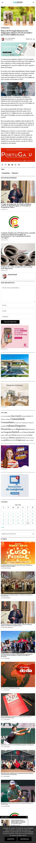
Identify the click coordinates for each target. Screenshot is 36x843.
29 (23, 523)
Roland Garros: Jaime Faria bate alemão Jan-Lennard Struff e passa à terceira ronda (17, 804)
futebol (15, 432)
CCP (32, 416)
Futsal (20, 432)
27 (13, 523)
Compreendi (10, 839)
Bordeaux (24, 416)
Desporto (20, 426)
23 (27, 520)
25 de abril (3, 416)
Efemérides (6, 429)
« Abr (2, 527)
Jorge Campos (6, 597)
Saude (23, 440)
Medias (7, 437)
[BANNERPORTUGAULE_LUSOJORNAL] (18, 155)
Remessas (15, 173)
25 (3, 523)
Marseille (3, 437)
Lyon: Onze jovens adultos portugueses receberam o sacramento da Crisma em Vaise (16, 595)
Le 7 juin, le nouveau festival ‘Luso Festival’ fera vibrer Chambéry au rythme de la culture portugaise (16, 566)
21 (18, 520)
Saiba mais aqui (24, 839)
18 (3, 520)
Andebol (8, 416)
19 (8, 520)
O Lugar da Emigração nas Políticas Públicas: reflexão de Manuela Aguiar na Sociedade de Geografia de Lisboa (16, 205)
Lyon (30, 435)
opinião (18, 438)
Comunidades (5, 28)
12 (8, 517)
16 (27, 517)
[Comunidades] (18, 89)
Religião (19, 440)
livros (14, 435)
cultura (11, 426)
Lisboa (10, 435)
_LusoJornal (11, 38)
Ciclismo (3, 419)
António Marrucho (8, 627)
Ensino (26, 429)
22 (23, 520)
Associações (16, 416)
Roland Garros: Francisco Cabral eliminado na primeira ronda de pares (17, 744)
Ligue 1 (3, 435)
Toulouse (28, 440)
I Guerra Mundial (28, 432)
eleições (14, 429)
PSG (14, 440)
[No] (34, 834)
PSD (12, 440)
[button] (33, 534)
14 (18, 517)
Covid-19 (3, 426)
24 (32, 520)
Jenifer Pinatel (7, 568)
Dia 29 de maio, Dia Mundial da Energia (10, 688)
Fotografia (7, 432)
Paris (22, 438)
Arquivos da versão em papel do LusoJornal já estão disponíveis (16, 267)
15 (23, 517)
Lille (6, 435)
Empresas (20, 429)
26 (8, 523)
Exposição (32, 429)
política (7, 440)
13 (13, 517)
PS (10, 440)
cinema (8, 419)
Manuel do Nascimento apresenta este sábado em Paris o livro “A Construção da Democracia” (16, 717)
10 (32, 513)
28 (18, 523)
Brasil (28, 416)
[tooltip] (2, 164)
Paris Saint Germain (29, 437)
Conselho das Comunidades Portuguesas (24, 422)
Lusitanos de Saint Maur (22, 435)
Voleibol (31, 440)
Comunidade (18, 419)
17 (32, 517)
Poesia (2, 440)
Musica (12, 438)
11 (3, 517)
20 (13, 520)
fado (2, 432)
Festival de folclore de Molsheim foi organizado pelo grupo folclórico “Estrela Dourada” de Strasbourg (17, 774)
